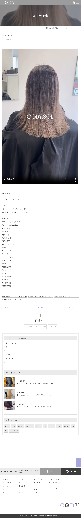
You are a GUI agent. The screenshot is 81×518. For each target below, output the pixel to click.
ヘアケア (9, 362)
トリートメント (18, 300)
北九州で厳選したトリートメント (66, 296)
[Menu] (77, 2)
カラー (10, 300)
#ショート (52, 326)
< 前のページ (8, 307)
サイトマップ (54, 488)
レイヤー (58, 426)
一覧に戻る (40, 307)
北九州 (7, 426)
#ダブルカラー (40, 326)
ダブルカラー (29, 426)
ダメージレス (14, 431)
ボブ (45, 426)
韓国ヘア (20, 426)
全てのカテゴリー (12, 343)
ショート (51, 426)
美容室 (13, 426)
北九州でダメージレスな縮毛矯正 (14, 296)
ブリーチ (38, 426)
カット (8, 347)
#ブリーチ (29, 326)
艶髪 (6, 431)
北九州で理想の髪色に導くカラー (40, 296)
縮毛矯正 (5, 300)
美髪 (73, 426)
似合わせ (66, 426)
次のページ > (73, 307)
